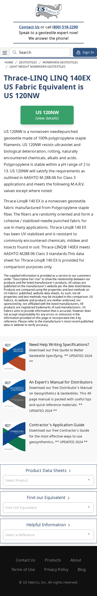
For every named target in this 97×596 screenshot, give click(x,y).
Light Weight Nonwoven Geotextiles (37, 67)
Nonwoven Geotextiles (60, 62)
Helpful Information (46, 524)
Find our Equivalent (47, 497)
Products (53, 560)
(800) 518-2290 (65, 27)
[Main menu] (4, 53)
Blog (82, 569)
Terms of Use (23, 569)
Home (9, 62)
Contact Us (29, 27)
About (75, 560)
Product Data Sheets (47, 470)
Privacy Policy (56, 569)
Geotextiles (28, 62)
